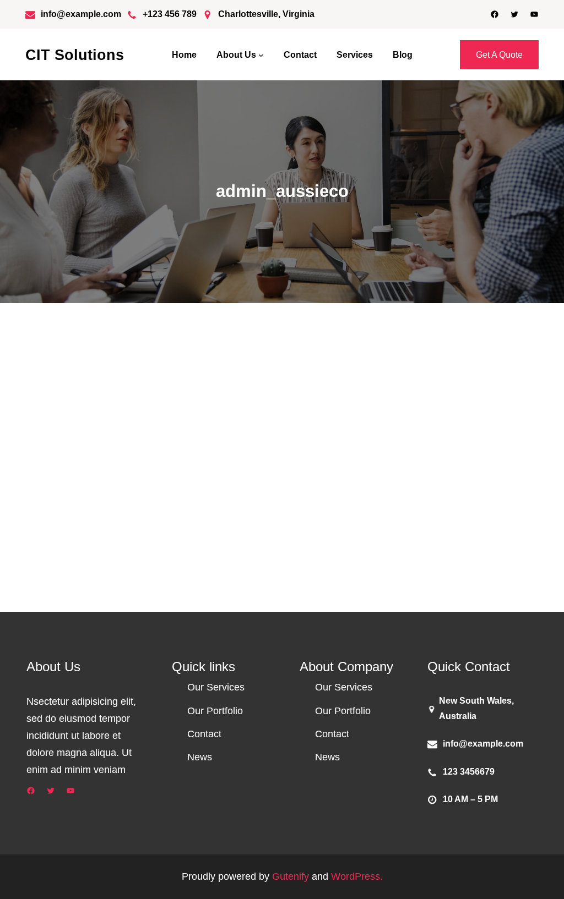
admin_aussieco (173, 463)
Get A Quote (499, 54)
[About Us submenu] (261, 55)
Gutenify (292, 876)
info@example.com (81, 14)
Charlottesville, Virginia (266, 14)
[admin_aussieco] (63, 448)
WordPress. (357, 876)
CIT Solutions (74, 54)
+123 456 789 (170, 14)
